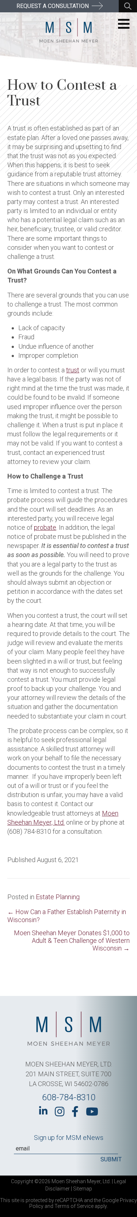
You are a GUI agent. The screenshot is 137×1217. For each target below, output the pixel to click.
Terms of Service (74, 1206)
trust (72, 370)
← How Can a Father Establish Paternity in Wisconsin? (66, 916)
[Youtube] (92, 1111)
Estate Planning (58, 897)
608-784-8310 (68, 1097)
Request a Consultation (53, 6)
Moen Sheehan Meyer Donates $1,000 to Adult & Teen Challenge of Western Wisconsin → (72, 940)
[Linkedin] (43, 1111)
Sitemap (82, 1189)
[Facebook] (75, 1111)
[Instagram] (59, 1111)
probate (45, 527)
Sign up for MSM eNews (68, 1137)
